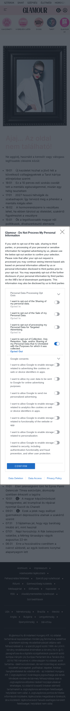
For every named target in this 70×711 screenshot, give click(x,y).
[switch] (57, 302)
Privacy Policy (54, 478)
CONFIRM (21, 466)
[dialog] (35, 355)
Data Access (35, 478)
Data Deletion (15, 478)
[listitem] (35, 294)
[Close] (63, 233)
